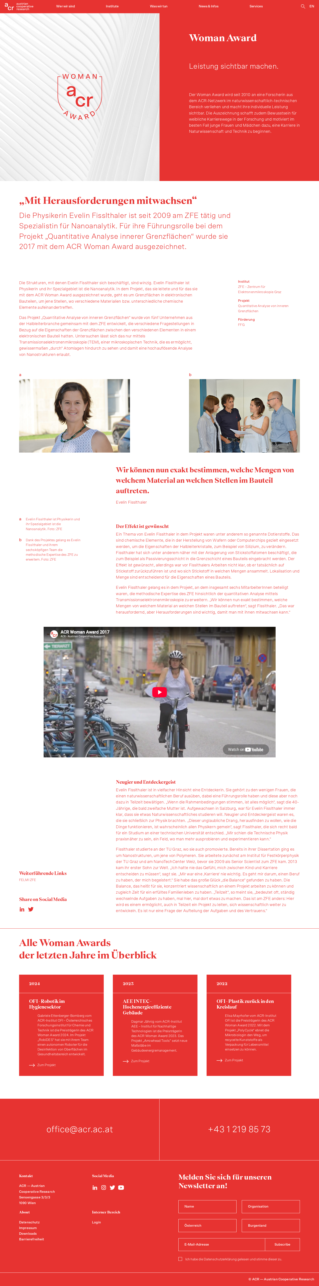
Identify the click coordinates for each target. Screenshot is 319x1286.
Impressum (28, 1228)
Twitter (112, 1187)
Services (256, 6)
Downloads (28, 1233)
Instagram (104, 1187)
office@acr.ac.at (79, 1129)
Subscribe (282, 1244)
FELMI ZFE (27, 880)
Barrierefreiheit (31, 1239)
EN (311, 6)
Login (96, 1222)
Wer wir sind (65, 6)
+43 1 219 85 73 (239, 1129)
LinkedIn (95, 1187)
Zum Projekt (46, 1065)
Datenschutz (29, 1222)
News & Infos (208, 6)
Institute (112, 6)
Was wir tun (159, 6)
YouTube (121, 1187)
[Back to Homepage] (19, 6)
